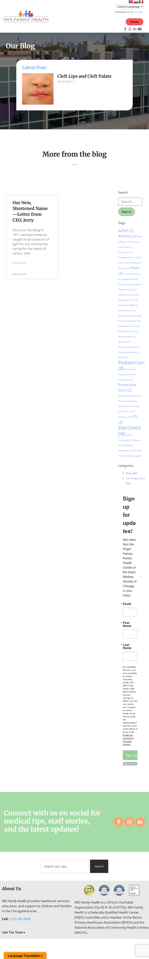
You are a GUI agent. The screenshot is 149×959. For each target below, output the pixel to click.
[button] (106, 16)
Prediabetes (125, 379)
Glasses (126, 279)
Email (127, 603)
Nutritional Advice (128, 347)
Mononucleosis (127, 336)
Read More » (66, 81)
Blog (129, 473)
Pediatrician (131, 365)
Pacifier (123, 357)
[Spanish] (141, 2)
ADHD (126, 230)
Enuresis (124, 268)
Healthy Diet (125, 295)
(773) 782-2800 (20, 919)
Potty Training (126, 374)
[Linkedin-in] (135, 29)
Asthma (127, 236)
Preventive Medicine (130, 395)
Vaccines (129, 431)
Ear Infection (133, 262)
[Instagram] (130, 29)
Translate (138, 12)
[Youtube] (139, 29)
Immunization (126, 310)
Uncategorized (135, 478)
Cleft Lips (134, 242)
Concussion (125, 252)
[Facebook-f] (125, 29)
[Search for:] (130, 202)
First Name (127, 624)
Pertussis (130, 369)
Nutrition (124, 341)
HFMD (133, 305)
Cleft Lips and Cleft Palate (84, 76)
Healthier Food (127, 289)
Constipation (126, 257)
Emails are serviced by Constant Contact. (128, 739)
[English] (131, 2)
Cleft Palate (125, 247)
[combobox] (64, 866)
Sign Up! (132, 755)
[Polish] (136, 2)
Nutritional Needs (128, 352)
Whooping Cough (131, 456)
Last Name (127, 646)
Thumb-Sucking (127, 401)
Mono (133, 331)
